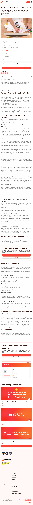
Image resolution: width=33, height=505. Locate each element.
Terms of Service (4, 502)
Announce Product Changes (25, 465)
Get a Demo (16, 257)
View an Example (16, 358)
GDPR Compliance (14, 502)
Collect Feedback (25, 460)
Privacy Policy (9, 502)
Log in (24, 1)
